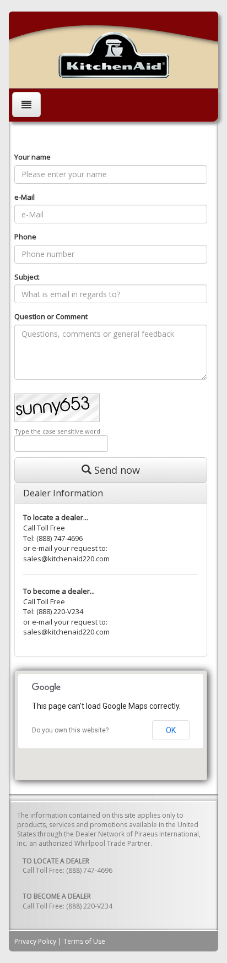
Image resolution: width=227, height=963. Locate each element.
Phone (25, 237)
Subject (26, 277)
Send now (115, 470)
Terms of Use (84, 941)
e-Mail (24, 197)
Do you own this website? (70, 730)
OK (171, 730)
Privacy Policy (35, 941)
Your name (32, 157)
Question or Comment (51, 316)
